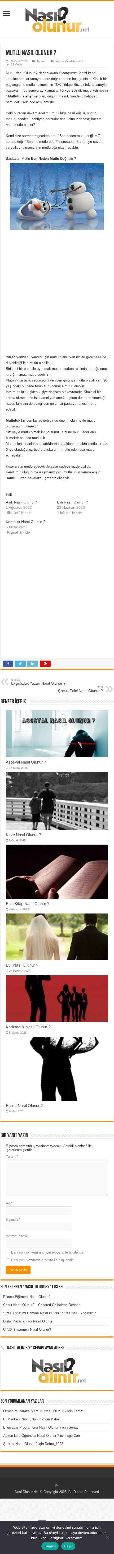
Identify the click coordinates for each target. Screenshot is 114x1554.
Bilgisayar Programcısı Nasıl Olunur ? (32, 1427)
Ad (9, 1203)
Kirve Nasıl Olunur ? (23, 834)
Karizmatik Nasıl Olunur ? (28, 1027)
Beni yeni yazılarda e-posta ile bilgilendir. (42, 1260)
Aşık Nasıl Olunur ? (22, 502)
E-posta (13, 1220)
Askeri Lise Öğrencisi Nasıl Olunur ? (31, 1436)
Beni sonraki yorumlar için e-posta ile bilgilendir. (47, 1252)
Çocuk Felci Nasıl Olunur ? (80, 689)
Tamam (50, 1546)
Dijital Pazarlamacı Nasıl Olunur (27, 1321)
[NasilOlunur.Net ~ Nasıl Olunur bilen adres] (57, 18)
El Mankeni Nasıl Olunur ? (23, 1419)
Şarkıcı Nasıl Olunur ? (20, 1444)
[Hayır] (107, 1537)
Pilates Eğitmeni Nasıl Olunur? (26, 1297)
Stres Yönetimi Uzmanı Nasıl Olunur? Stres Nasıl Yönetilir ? (49, 1313)
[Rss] (57, 1485)
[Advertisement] (57, 292)
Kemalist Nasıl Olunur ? (25, 522)
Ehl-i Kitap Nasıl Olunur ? (27, 903)
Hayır (68, 1546)
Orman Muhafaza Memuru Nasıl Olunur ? (34, 1411)
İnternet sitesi (16, 1236)
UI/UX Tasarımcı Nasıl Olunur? (27, 1329)
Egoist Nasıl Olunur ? (24, 1105)
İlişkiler (41, 61)
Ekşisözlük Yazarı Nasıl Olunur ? (38, 681)
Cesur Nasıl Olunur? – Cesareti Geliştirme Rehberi (41, 1305)
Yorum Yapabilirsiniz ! (69, 61)
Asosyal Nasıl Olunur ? (26, 762)
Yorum (12, 1157)
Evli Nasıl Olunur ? (72, 502)
